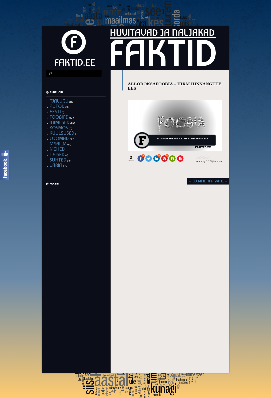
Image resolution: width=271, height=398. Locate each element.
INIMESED (60, 122)
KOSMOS (59, 128)
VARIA (56, 165)
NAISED (57, 154)
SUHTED (58, 160)
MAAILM (58, 144)
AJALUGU (59, 101)
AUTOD (57, 106)
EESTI (55, 111)
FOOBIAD (59, 117)
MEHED (57, 149)
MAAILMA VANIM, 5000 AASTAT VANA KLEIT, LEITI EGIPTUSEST (75, 251)
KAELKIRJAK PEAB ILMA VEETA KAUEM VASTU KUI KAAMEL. (75, 308)
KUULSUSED (62, 133)
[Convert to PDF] (180, 158)
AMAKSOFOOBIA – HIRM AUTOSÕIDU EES (75, 195)
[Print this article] (172, 158)
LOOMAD (59, 138)
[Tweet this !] (148, 158)
